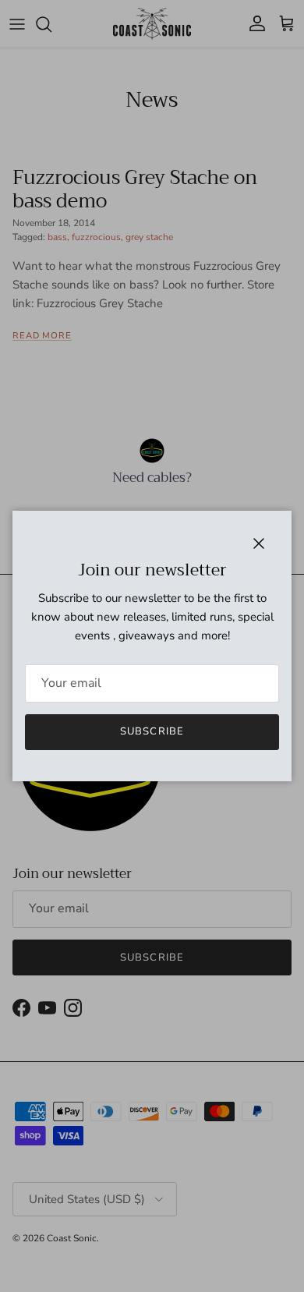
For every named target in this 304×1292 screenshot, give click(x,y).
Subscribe (151, 731)
